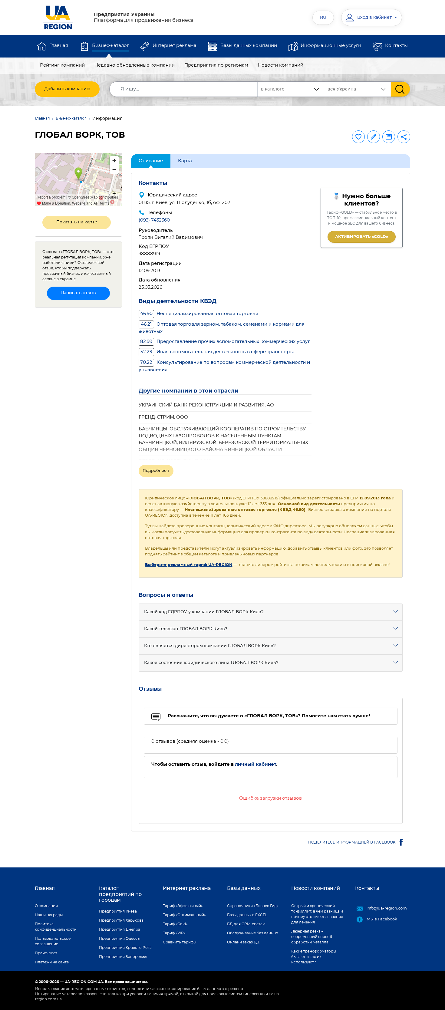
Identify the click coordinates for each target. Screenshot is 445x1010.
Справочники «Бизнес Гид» (253, 906)
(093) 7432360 (154, 220)
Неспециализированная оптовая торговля (199, 313)
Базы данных (244, 888)
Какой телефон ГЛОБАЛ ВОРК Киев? (185, 629)
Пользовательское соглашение (53, 941)
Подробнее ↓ (156, 471)
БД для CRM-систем (246, 924)
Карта (185, 161)
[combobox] (357, 89)
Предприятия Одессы (119, 938)
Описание (151, 161)
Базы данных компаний (248, 45)
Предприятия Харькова (121, 920)
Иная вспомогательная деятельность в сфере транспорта (217, 352)
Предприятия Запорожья (123, 957)
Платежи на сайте (52, 962)
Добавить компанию (67, 89)
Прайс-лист (46, 953)
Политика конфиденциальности (56, 926)
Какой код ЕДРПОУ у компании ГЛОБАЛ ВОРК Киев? (204, 612)
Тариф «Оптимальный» (184, 915)
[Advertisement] (78, 403)
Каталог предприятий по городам (120, 894)
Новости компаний (280, 65)
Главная (58, 45)
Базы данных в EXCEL (247, 915)
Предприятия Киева (118, 911)
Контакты (396, 45)
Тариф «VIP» (174, 933)
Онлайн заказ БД (243, 942)
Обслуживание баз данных (252, 933)
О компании (46, 906)
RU (323, 17)
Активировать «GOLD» (361, 237)
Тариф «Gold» (175, 924)
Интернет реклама (174, 45)
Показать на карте (76, 222)
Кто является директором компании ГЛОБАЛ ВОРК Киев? (210, 646)
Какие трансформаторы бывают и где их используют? (313, 956)
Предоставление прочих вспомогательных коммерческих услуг (225, 341)
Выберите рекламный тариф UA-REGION (188, 565)
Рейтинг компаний (62, 65)
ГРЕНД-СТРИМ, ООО (163, 417)
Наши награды (49, 915)
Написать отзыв (78, 293)
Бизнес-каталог (110, 45)
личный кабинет (255, 764)
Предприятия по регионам (216, 65)
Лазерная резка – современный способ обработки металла (311, 936)
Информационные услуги (331, 45)
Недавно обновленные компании (134, 65)
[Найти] (400, 89)
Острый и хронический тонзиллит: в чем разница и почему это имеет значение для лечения (317, 914)
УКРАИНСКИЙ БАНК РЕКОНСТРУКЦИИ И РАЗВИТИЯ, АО (206, 405)
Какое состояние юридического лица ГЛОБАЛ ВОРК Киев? (211, 663)
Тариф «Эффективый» (183, 906)
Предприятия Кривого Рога (125, 947)
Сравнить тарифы (179, 942)
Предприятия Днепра (119, 929)
